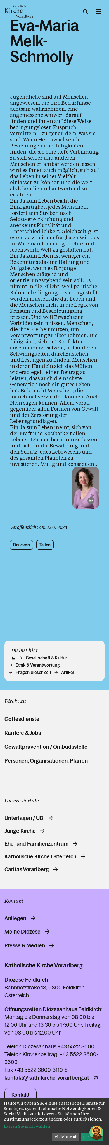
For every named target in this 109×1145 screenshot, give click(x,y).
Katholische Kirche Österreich (40, 856)
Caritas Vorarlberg (26, 869)
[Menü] (99, 12)
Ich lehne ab (65, 1136)
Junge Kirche (20, 831)
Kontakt (20, 1095)
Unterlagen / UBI (24, 818)
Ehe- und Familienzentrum (36, 844)
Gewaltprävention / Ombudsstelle (45, 747)
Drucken (21, 544)
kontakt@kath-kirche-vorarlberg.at (46, 1078)
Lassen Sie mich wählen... (29, 1126)
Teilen (45, 544)
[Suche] (85, 12)
